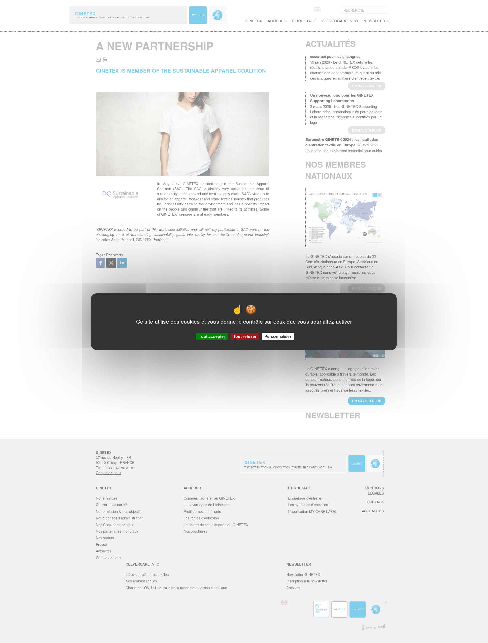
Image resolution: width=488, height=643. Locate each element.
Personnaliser (277, 336)
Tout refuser (244, 336)
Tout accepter (212, 336)
